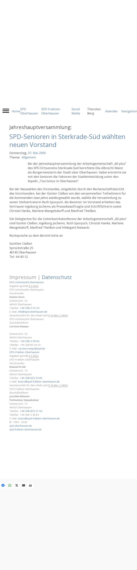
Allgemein (29, 157)
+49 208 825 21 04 (31, 411)
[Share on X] (17, 485)
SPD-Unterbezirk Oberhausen (26, 282)
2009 (42, 153)
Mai (35, 153)
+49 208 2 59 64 (29, 341)
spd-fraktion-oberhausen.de (25, 429)
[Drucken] (30, 485)
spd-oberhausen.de (20, 425)
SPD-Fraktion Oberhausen (24, 352)
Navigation (129, 111)
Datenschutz (57, 277)
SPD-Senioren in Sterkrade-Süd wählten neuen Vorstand (67, 140)
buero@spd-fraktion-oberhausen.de (39, 381)
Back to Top (132, 565)
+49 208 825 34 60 (31, 377)
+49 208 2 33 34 (29, 308)
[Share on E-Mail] (24, 485)
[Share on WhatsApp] (10, 485)
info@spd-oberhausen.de (32, 311)
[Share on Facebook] (3, 485)
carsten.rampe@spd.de (31, 348)
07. (30, 153)
